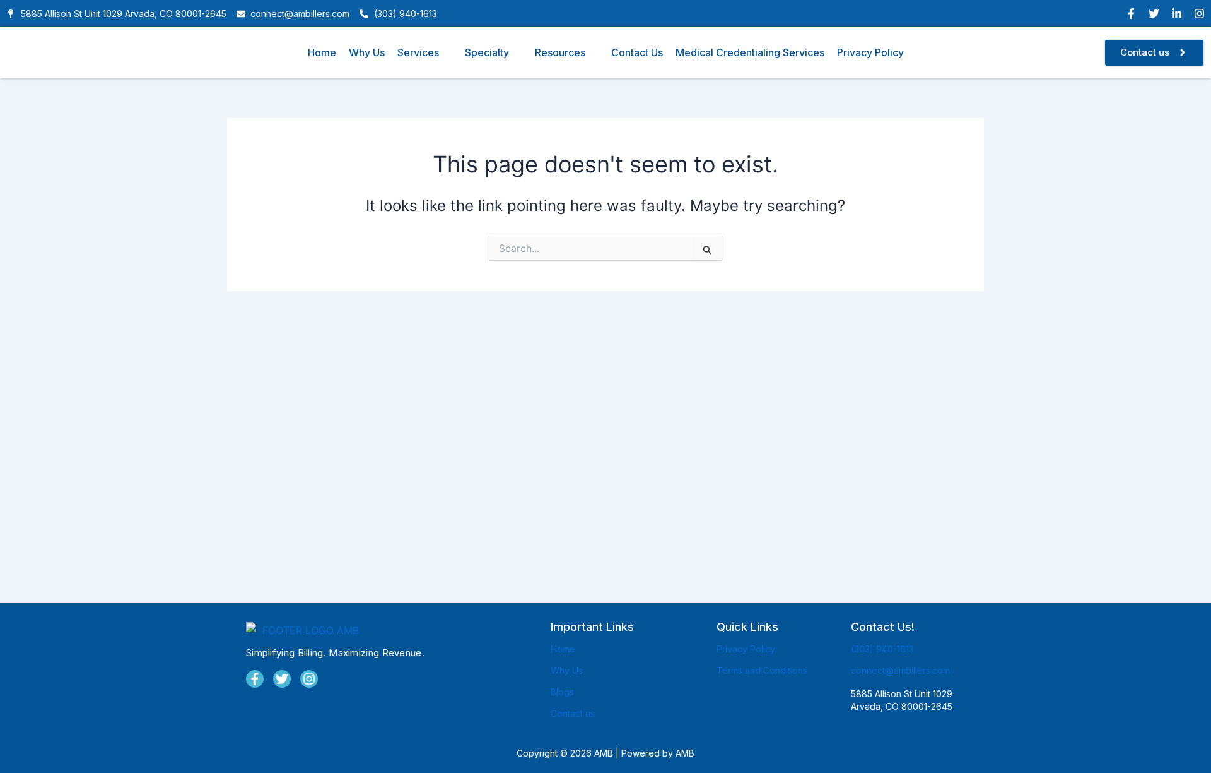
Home (322, 52)
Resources (560, 52)
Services (418, 52)
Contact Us (637, 52)
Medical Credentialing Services (750, 52)
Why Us (367, 52)
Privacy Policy (870, 52)
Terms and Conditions (762, 670)
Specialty (487, 52)
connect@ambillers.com (900, 670)
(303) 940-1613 (882, 649)
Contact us (573, 713)
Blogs (562, 691)
